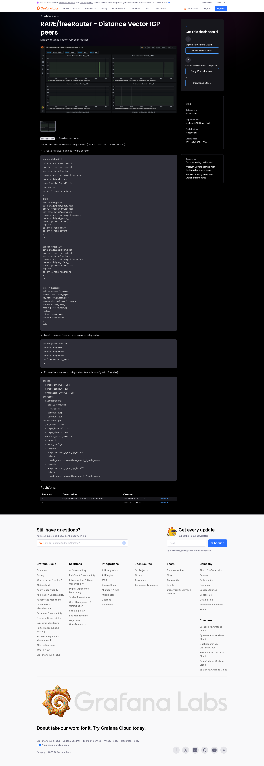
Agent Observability (47, 590)
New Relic (107, 604)
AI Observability (77, 570)
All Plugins (107, 575)
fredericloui (191, 132)
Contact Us (206, 594)
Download (164, 498)
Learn (135, 8)
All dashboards (51, 16)
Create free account (202, 50)
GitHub (138, 575)
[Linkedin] (195, 750)
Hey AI (203, 609)
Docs (147, 8)
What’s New (43, 650)
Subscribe (217, 543)
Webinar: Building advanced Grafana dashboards (199, 176)
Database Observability (49, 613)
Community (173, 580)
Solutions (89, 8)
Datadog (106, 599)
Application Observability (50, 594)
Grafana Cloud (70, 8)
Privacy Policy (86, 2)
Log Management (78, 615)
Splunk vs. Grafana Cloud (213, 669)
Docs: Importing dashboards (200, 162)
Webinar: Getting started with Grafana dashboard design (200, 168)
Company (159, 8)
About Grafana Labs (211, 570)
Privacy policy (204, 550)
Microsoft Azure (110, 590)
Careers (204, 575)
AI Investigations (46, 645)
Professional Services (211, 604)
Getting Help (206, 599)
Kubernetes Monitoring (49, 599)
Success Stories (208, 590)
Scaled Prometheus (79, 597)
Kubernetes (108, 594)
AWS (104, 580)
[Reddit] (223, 750)
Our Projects (141, 570)
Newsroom (205, 585)
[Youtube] (214, 750)
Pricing (104, 8)
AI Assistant (43, 585)
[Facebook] (176, 750)
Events (170, 585)
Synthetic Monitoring (48, 623)
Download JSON (202, 83)
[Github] (204, 750)
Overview (42, 570)
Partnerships (206, 580)
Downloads (140, 580)
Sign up (221, 8)
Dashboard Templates (146, 585)
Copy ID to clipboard (202, 71)
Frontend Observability (49, 618)
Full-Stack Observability (82, 575)
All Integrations (110, 570)
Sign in (207, 8)
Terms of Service (67, 2)
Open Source (118, 8)
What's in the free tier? (49, 580)
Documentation (175, 570)
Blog (169, 575)
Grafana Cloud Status (48, 654)
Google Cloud (109, 585)
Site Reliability (77, 610)
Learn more (161, 2)
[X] (185, 750)
